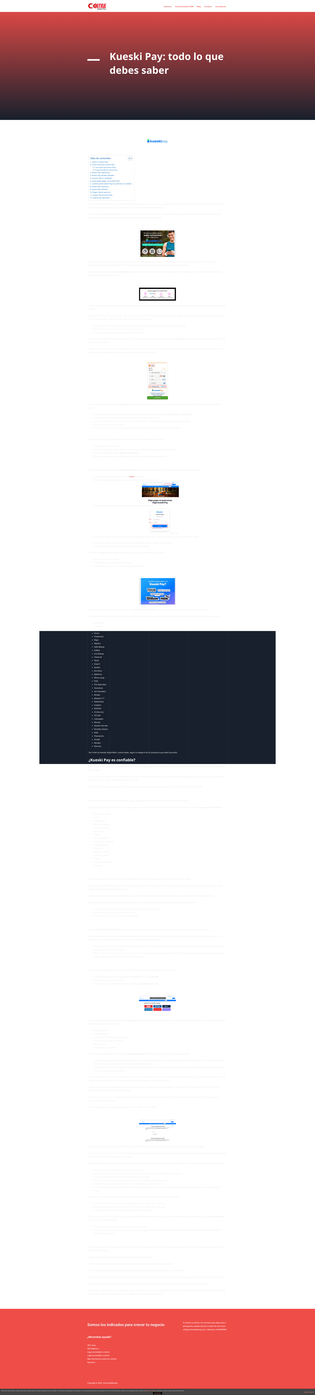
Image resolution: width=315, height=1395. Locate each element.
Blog (199, 6)
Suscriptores (220, 6)
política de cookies (150, 1391)
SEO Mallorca (93, 1349)
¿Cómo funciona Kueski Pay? (103, 165)
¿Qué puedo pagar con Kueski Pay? (106, 181)
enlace (131, 476)
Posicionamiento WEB (184, 6)
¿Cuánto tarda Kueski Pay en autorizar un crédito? (112, 184)
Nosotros (168, 6)
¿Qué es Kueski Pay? (100, 162)
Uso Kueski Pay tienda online (105, 167)
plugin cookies (309, 1392)
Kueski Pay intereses (100, 186)
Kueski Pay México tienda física (106, 170)
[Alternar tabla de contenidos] (129, 158)
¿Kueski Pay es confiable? (102, 178)
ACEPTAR (157, 1393)
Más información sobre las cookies (102, 1359)
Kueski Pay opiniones (101, 198)
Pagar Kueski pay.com (101, 192)
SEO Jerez (91, 1345)
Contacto (208, 6)
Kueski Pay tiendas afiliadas (103, 175)
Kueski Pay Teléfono (100, 189)
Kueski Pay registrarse (101, 172)
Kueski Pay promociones (102, 195)
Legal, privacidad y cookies (98, 1352)
